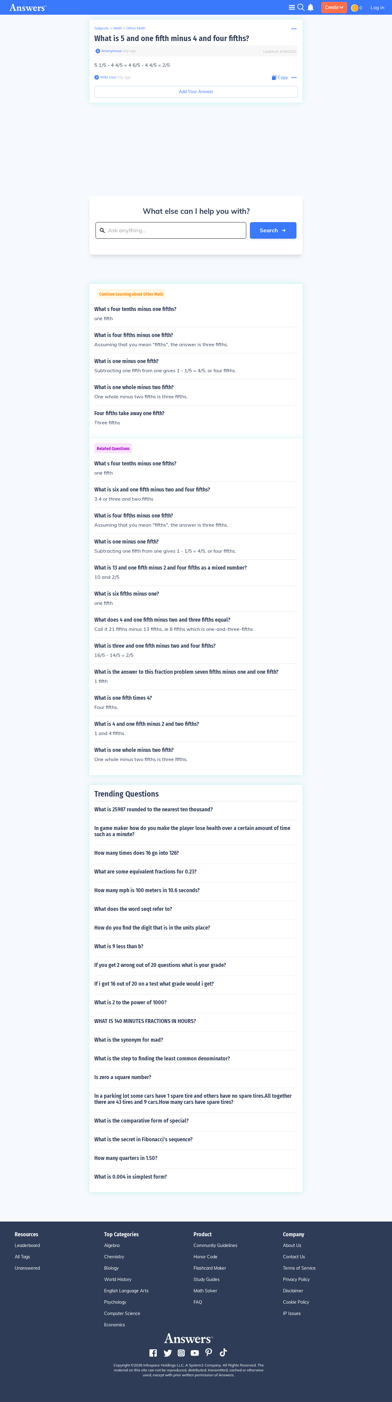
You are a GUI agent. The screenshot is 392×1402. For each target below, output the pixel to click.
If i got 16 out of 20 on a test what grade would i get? (154, 983)
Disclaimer (293, 1291)
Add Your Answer (196, 91)
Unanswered (27, 1268)
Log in (377, 7)
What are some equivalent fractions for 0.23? (145, 871)
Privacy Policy (296, 1279)
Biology (111, 1268)
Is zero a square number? (122, 1077)
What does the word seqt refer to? (133, 909)
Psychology (115, 1302)
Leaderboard (27, 1245)
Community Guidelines (215, 1245)
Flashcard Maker (210, 1268)
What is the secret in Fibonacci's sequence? (143, 1139)
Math (117, 28)
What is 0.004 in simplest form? (130, 1176)
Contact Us (294, 1257)
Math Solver (205, 1291)
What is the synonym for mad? (128, 1039)
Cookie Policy (296, 1302)
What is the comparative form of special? (141, 1120)
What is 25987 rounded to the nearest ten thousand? (153, 809)
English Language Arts (126, 1291)
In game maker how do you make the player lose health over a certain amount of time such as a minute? (192, 831)
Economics (114, 1325)
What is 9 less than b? (118, 946)
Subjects (101, 28)
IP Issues (292, 1313)
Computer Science (122, 1313)
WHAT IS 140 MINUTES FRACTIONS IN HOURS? (145, 1021)
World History (117, 1279)
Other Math (135, 28)
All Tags (22, 1257)
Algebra (111, 1245)
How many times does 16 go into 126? (136, 853)
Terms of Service (299, 1268)
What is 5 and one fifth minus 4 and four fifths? (171, 38)
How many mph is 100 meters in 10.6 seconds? (147, 890)
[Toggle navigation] (292, 7)
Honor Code (205, 1257)
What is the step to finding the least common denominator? (162, 1058)
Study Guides (207, 1279)
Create (332, 7)
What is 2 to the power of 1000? (130, 1002)
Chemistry (114, 1257)
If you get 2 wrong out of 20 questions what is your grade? (160, 965)
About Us (292, 1245)
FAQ (198, 1302)
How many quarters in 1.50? (125, 1158)
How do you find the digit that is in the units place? (152, 927)
